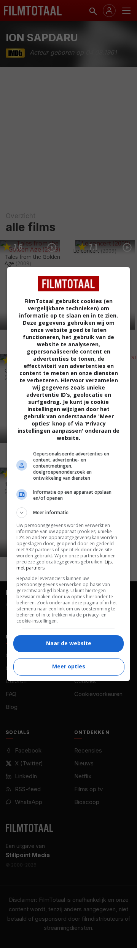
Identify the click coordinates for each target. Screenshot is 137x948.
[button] (68, 512)
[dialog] (68, 474)
